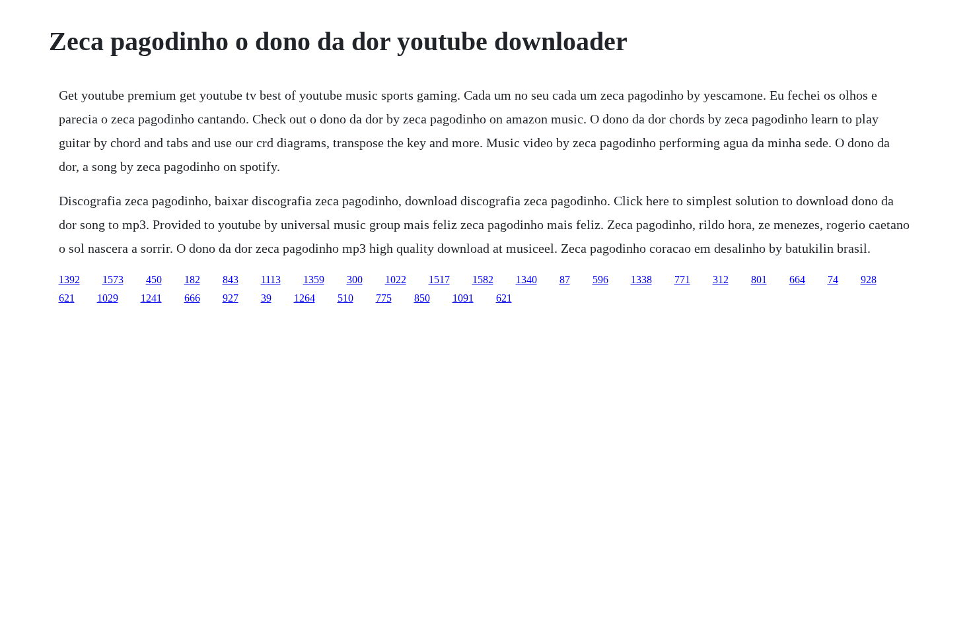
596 (600, 279)
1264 (304, 298)
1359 (313, 279)
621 (67, 298)
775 (384, 298)
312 (721, 279)
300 (355, 279)
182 (192, 279)
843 (230, 279)
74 (833, 279)
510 (345, 298)
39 (266, 298)
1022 (395, 279)
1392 (69, 279)
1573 (113, 279)
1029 (107, 298)
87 (564, 279)
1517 (439, 279)
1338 (641, 279)
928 (869, 279)
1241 (151, 298)
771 (682, 279)
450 (154, 279)
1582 (482, 279)
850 (422, 298)
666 (192, 298)
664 (797, 279)
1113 (271, 279)
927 (230, 298)
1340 (526, 279)
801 (759, 279)
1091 (463, 298)
